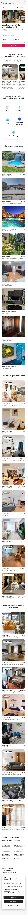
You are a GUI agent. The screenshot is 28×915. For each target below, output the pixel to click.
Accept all (13, 897)
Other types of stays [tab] (7, 840)
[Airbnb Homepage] (3, 7)
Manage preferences (13, 905)
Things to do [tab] (17, 840)
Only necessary (13, 901)
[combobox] (13, 36)
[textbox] (7, 41)
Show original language (8, 3)
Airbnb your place (19, 8)
